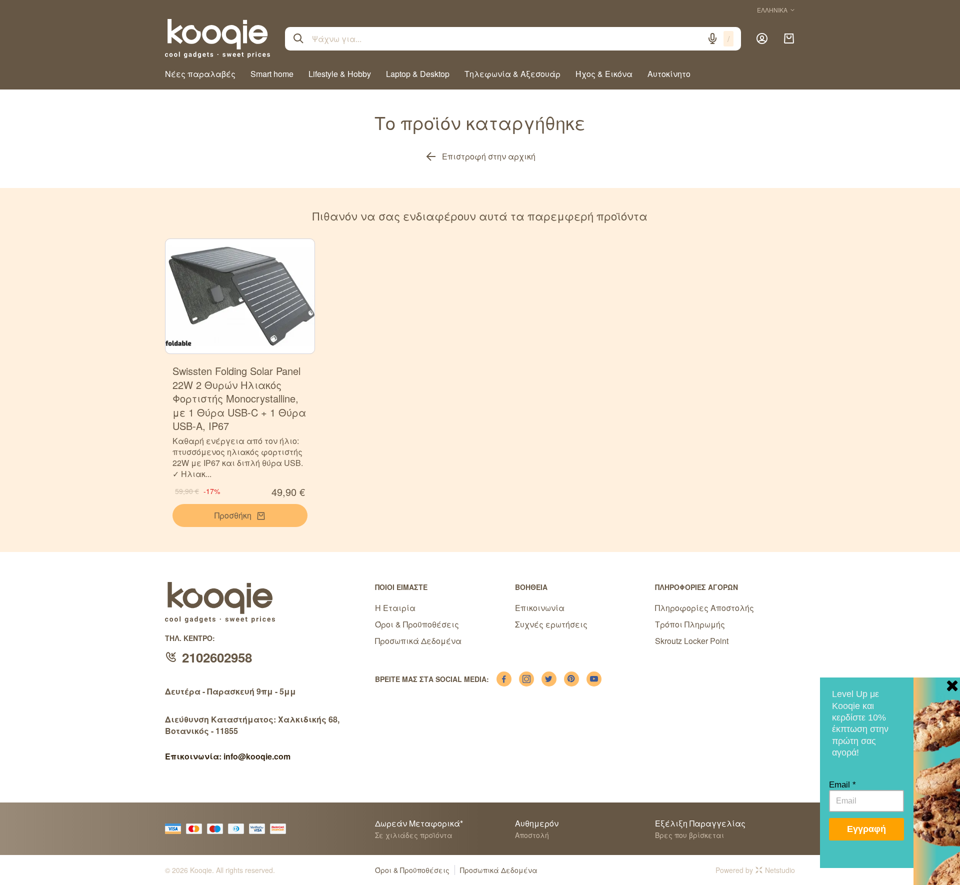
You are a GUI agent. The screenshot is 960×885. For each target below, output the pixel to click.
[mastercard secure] (280, 829)
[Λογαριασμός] (762, 38)
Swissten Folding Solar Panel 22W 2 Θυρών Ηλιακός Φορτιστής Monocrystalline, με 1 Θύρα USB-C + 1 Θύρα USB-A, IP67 (239, 398)
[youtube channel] (594, 679)
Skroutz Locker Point (691, 640)
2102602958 (217, 657)
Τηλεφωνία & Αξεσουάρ (512, 74)
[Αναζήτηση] (298, 38)
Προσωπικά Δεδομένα (418, 640)
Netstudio (780, 870)
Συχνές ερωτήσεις (551, 624)
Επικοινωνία (539, 608)
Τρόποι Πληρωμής (690, 624)
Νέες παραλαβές (200, 74)
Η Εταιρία (395, 608)
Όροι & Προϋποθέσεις (417, 624)
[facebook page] (504, 679)
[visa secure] (259, 829)
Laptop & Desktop (418, 74)
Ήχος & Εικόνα (604, 74)
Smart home (272, 74)
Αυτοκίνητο (669, 74)
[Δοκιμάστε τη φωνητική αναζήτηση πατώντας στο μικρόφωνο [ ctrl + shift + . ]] (712, 38)
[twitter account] (549, 679)
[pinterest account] (571, 679)
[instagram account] (526, 679)
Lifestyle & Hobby (339, 74)
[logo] (217, 38)
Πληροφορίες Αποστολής (704, 608)
